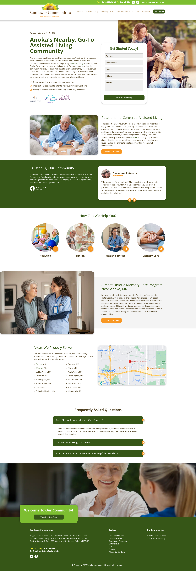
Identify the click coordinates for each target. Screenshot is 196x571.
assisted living (77, 63)
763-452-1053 (109, 2)
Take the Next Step (48, 517)
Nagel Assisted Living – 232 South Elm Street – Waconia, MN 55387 (58, 535)
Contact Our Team (111, 151)
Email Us (125, 2)
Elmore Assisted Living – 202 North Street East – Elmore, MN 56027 (58, 538)
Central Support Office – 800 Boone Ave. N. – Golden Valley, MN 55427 (59, 541)
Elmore (39, 364)
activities (134, 137)
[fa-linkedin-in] (133, 2)
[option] (132, 183)
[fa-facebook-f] (137, 2)
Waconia (39, 368)
